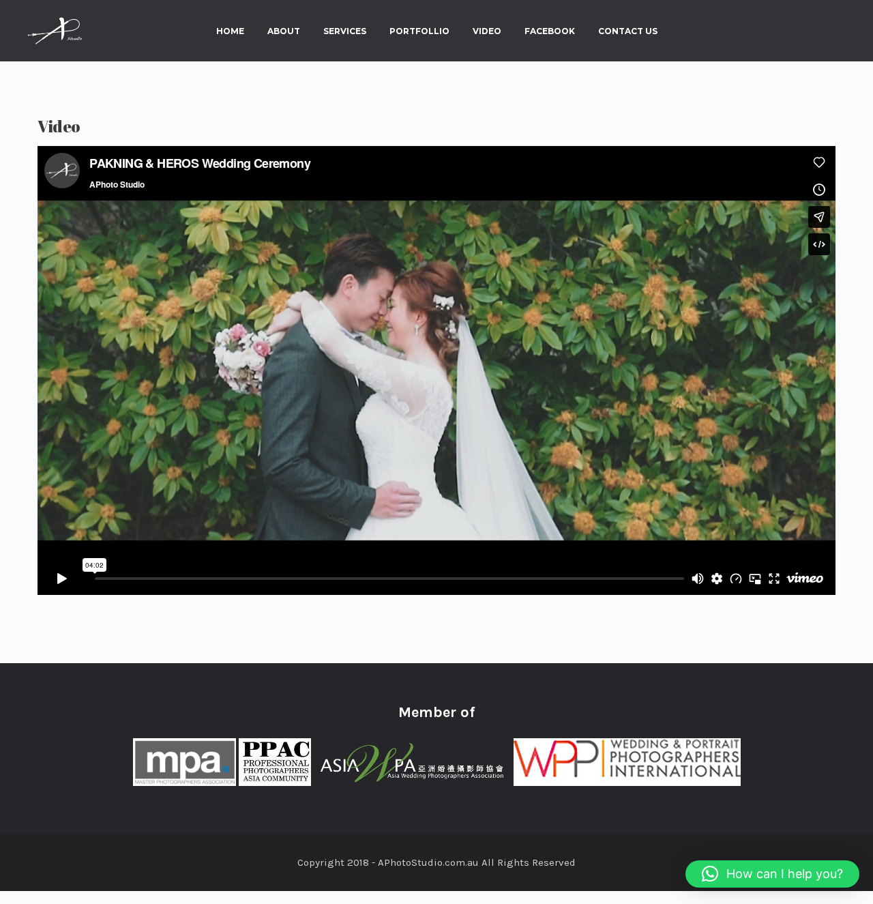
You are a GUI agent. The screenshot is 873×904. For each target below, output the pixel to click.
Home (230, 31)
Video (487, 31)
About (283, 31)
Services (344, 31)
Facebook (549, 31)
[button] (772, 874)
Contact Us (627, 31)
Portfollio (419, 31)
